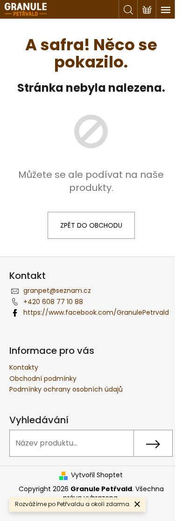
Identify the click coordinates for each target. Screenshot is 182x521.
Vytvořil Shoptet (97, 475)
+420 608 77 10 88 (53, 301)
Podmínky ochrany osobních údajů (66, 389)
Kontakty (23, 367)
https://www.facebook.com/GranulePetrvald (96, 312)
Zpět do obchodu (91, 225)
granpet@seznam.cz (57, 290)
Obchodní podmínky (43, 378)
